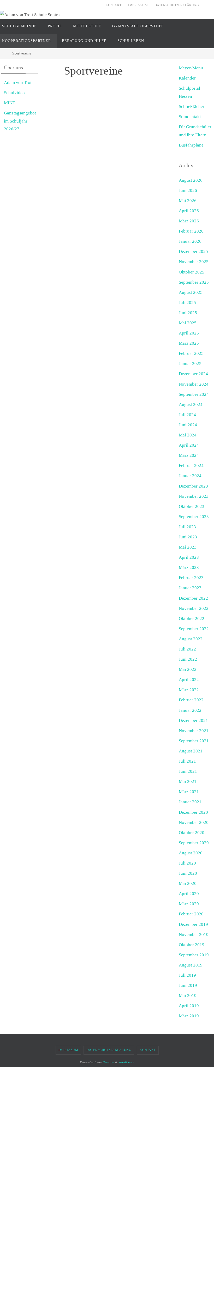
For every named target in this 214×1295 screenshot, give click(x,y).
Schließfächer (191, 106)
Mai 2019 (188, 995)
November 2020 (194, 822)
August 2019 (191, 965)
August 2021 (191, 751)
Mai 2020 (188, 883)
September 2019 (194, 954)
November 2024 (194, 384)
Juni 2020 (188, 873)
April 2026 (189, 210)
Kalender (187, 78)
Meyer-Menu (191, 67)
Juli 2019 (187, 975)
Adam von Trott (18, 82)
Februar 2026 (191, 231)
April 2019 (189, 1005)
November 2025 (194, 261)
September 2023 (194, 516)
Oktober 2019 (191, 944)
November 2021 (194, 730)
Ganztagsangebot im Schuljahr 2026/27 (20, 121)
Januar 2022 (190, 710)
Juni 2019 (188, 985)
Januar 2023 (190, 587)
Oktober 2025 (191, 272)
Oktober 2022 (191, 618)
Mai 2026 (188, 200)
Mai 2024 (188, 435)
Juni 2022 (188, 659)
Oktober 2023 (191, 506)
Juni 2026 (188, 190)
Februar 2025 (191, 353)
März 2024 (189, 455)
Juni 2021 (188, 771)
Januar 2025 (190, 363)
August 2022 (191, 638)
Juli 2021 (187, 761)
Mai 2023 (188, 547)
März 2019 (189, 1015)
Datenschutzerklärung (176, 5)
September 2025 (194, 282)
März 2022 (189, 689)
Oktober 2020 (191, 832)
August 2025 (191, 292)
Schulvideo (14, 92)
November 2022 (194, 608)
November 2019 (194, 934)
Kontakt (114, 5)
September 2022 (194, 628)
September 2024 (194, 394)
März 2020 (189, 903)
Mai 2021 (188, 781)
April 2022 (189, 679)
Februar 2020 (191, 913)
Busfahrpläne (191, 145)
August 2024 (191, 404)
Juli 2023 (187, 526)
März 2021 (189, 791)
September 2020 (194, 842)
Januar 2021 (190, 801)
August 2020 (191, 852)
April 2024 (189, 445)
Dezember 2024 (193, 373)
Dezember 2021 (193, 720)
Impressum (138, 5)
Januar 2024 (190, 475)
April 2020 (189, 893)
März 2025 (189, 343)
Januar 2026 (190, 241)
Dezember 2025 (193, 251)
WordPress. (126, 1062)
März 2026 (189, 220)
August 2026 (191, 180)
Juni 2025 (188, 312)
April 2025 (189, 333)
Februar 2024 (191, 465)
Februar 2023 (191, 577)
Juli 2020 (187, 863)
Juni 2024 (188, 424)
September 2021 (194, 740)
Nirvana (108, 1062)
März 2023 (189, 567)
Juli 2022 (187, 649)
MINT (9, 102)
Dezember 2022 (193, 598)
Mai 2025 (188, 322)
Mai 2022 (188, 669)
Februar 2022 (191, 699)
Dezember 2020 (193, 812)
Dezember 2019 (193, 924)
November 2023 (194, 496)
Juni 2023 (188, 536)
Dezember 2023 (193, 486)
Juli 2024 (187, 414)
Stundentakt (190, 116)
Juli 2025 (187, 302)
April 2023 (189, 557)
